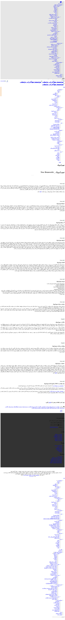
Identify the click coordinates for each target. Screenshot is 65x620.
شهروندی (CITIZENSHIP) (53, 41)
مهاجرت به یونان (58, 438)
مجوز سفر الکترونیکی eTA (53, 536)
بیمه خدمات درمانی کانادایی (56, 459)
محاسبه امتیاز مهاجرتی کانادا (56, 462)
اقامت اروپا (57, 70)
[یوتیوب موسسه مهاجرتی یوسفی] (56, 469)
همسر (58, 142)
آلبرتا (56, 102)
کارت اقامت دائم (53, 38)
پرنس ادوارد (54, 113)
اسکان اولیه (54, 61)
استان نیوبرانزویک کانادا (54, 408)
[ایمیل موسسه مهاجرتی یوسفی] (55, 469)
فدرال (58, 90)
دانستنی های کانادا (58, 552)
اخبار (61, 612)
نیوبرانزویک (54, 103)
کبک (58, 91)
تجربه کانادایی (56, 106)
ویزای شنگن (56, 150)
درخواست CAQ (53, 30)
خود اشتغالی (56, 73)
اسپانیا (58, 154)
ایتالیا (58, 152)
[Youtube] (48, 78)
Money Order (54, 51)
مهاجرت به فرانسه (58, 435)
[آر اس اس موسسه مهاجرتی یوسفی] (54, 469)
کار (61, 123)
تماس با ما (60, 614)
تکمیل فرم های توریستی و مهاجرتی (49, 588)
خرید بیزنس (59, 446)
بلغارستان (57, 155)
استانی (58, 96)
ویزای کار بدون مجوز (55, 126)
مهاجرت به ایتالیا (58, 440)
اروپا (61, 151)
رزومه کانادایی (54, 52)
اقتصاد (55, 9)
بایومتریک (55, 25)
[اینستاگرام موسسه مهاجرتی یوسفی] (59, 469)
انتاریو (55, 97)
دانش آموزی (56, 67)
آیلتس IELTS (54, 45)
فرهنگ (55, 8)
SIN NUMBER (54, 39)
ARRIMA (55, 94)
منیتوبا (55, 101)
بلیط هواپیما (54, 28)
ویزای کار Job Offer (55, 125)
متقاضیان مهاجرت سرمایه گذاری (56, 391)
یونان (58, 160)
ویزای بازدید (56, 145)
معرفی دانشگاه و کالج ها (54, 524)
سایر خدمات (59, 584)
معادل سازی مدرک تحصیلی (56, 460)
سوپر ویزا (57, 147)
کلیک (40, 191)
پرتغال (58, 156)
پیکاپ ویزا (55, 50)
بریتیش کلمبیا (54, 99)
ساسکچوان (54, 100)
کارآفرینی (60, 119)
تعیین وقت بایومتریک (52, 49)
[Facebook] (49, 78)
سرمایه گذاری (56, 64)
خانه (60, 549)
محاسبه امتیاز (59, 600)
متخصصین (57, 63)
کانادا (60, 162)
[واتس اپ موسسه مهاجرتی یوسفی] (60, 469)
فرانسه (57, 158)
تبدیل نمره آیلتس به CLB (52, 565)
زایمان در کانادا (54, 37)
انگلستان (57, 157)
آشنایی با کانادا (56, 6)
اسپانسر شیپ (56, 69)
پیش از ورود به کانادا (55, 16)
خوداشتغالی (56, 120)
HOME (1, 91)
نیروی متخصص (59, 447)
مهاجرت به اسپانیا (58, 439)
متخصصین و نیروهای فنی (58, 385)
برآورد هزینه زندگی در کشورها (50, 567)
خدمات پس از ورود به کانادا (56, 461)
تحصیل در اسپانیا (55, 139)
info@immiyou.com (54, 427)
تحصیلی (60, 130)
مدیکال (55, 26)
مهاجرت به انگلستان (57, 436)
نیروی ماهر (57, 95)
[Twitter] (47, 78)
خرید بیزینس (56, 118)
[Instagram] (50, 78)
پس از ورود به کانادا (55, 31)
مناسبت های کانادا (53, 14)
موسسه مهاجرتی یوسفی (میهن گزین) (31, 475)
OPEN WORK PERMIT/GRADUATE (54, 128)
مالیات (55, 12)
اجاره (56, 32)
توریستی (57, 68)
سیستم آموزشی (56, 133)
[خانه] (61, 2)
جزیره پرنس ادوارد (53, 105)
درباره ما (60, 551)
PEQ (56, 93)
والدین (58, 143)
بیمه (56, 13)
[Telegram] (52, 78)
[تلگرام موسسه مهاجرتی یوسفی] (61, 469)
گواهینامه (55, 33)
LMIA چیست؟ (56, 124)
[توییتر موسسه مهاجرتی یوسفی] (58, 469)
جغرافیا (55, 7)
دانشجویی (57, 65)
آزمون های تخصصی (55, 138)
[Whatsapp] (51, 78)
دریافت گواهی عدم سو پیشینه (50, 578)
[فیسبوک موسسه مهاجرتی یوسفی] (57, 469)
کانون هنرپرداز (31, 476)
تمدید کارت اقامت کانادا (57, 457)
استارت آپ (57, 121)
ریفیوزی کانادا (54, 27)
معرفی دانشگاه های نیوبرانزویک (15, 406)
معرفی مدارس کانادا (55, 137)
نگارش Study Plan (53, 56)
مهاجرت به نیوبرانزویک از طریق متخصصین (50, 406)
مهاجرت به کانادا (53, 15)
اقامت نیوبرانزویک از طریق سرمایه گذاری (40, 408)
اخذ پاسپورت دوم (55, 71)
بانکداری (55, 10)
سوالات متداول (59, 613)
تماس (50, 402)
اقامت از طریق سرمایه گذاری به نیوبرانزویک (31, 406)
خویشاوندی (59, 141)
